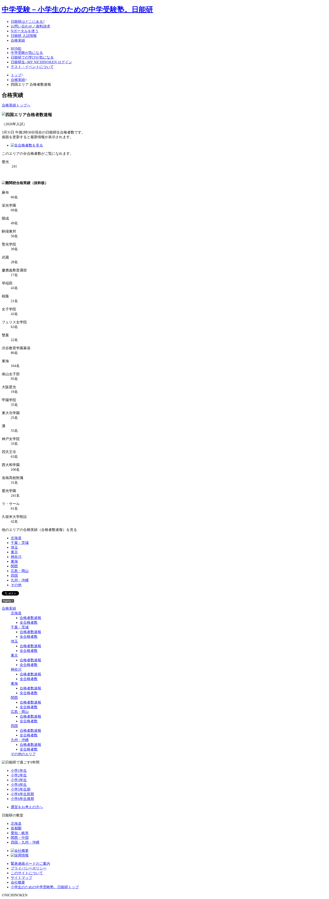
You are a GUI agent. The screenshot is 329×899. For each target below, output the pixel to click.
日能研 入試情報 (24, 36)
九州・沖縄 (20, 580)
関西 (14, 566)
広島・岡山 (20, 571)
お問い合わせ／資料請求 (30, 26)
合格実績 (18, 40)
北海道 (16, 538)
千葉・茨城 (20, 543)
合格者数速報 (30, 618)
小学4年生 (19, 785)
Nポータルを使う (24, 31)
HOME (16, 48)
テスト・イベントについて (32, 67)
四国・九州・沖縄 (25, 842)
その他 (16, 585)
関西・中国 (20, 838)
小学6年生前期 (22, 794)
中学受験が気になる (27, 53)
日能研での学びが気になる (32, 57)
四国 (14, 575)
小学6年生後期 (22, 799)
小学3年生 (19, 780)
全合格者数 (29, 622)
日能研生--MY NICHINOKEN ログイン (41, 62)
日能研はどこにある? (28, 21)
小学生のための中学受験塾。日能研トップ (45, 887)
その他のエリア (23, 754)
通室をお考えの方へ (27, 807)
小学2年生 (19, 775)
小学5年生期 (20, 789)
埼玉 (14, 547)
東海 (14, 561)
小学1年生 (19, 770)
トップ (16, 75)
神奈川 (16, 557)
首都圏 (16, 828)
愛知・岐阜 (20, 833)
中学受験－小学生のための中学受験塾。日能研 (77, 9)
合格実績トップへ (16, 105)
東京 (14, 552)
